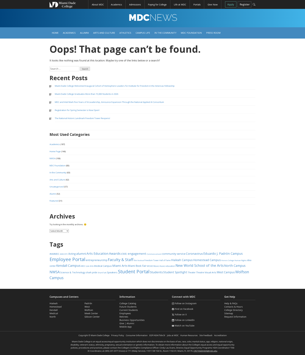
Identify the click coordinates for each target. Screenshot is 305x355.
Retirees (123, 316)
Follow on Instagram (186, 303)
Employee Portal (67, 259)
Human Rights (240, 260)
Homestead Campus (207, 260)
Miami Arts (119, 266)
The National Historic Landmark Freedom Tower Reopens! (82, 118)
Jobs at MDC (173, 335)
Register (245, 4)
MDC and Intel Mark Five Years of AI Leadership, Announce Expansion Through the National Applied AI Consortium (109, 102)
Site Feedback (205, 335)
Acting (72, 253)
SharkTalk (102, 272)
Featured (54, 200)
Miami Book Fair (137, 266)
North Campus (234, 265)
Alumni (84, 32)
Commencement (154, 254)
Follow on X (181, 314)
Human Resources (189, 335)
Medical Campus (103, 265)
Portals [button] (197, 4)
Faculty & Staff (120, 259)
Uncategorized (57, 186)
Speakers (112, 272)
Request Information (235, 316)
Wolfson (89, 310)
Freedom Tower (151, 260)
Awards (115, 253)
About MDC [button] (98, 4)
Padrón (88, 303)
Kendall (54, 310)
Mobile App (125, 326)
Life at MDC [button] (180, 4)
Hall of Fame (165, 260)
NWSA (52, 158)
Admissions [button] (135, 4)
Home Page (55, 151)
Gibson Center (92, 316)
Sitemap (228, 313)
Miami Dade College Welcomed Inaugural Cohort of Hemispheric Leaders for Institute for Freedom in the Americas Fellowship (115, 85)
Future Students (128, 306)
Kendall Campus (68, 265)
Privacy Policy (117, 335)
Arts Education (97, 253)
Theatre (200, 272)
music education (167, 266)
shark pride (91, 272)
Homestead (56, 306)
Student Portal (133, 271)
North (53, 316)
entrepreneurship (96, 260)
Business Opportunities (132, 320)
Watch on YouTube (184, 325)
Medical (54, 313)
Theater (192, 272)
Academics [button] (116, 4)
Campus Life (143, 32)
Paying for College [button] (157, 4)
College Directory (233, 310)
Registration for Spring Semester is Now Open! (77, 110)
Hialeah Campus (182, 260)
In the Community (165, 32)
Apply (230, 4)
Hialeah (54, 303)
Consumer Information (137, 335)
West (87, 306)
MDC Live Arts (87, 266)
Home (55, 32)
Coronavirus (194, 253)
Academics (69, 32)
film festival (139, 260)
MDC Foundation (191, 32)
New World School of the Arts (200, 265)
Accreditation (220, 335)
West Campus (226, 272)
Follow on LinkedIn (185, 320)
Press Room (213, 32)
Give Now (213, 4)
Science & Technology (72, 272)
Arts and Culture (104, 32)
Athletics (125, 32)
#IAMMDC (54, 253)
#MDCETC (64, 254)
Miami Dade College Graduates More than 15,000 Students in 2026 (86, 94)
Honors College (227, 260)
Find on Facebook (184, 308)
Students (156, 272)
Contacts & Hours (233, 306)
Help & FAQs (230, 303)
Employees (125, 313)
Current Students (128, 310)
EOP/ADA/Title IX (157, 335)
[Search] (254, 4)
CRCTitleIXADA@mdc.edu (205, 350)
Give (121, 323)
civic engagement (133, 253)
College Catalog (127, 303)
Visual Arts (210, 272)
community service (173, 253)
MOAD (150, 266)
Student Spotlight (175, 272)
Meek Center (91, 313)
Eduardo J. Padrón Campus (223, 253)
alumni (81, 254)
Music (156, 266)
